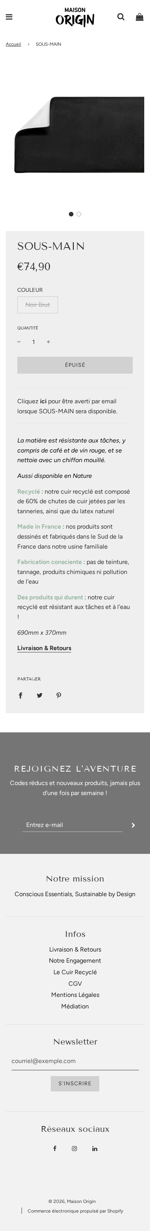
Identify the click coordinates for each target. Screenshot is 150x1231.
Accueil (13, 44)
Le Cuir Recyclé (75, 972)
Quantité (27, 328)
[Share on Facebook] (20, 695)
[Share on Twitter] (39, 695)
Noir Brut (37, 304)
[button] (71, 214)
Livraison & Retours (75, 949)
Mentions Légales (75, 994)
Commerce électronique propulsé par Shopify (75, 1211)
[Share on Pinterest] (59, 695)
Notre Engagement (75, 960)
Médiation (75, 1006)
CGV (75, 983)
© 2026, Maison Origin (72, 1201)
